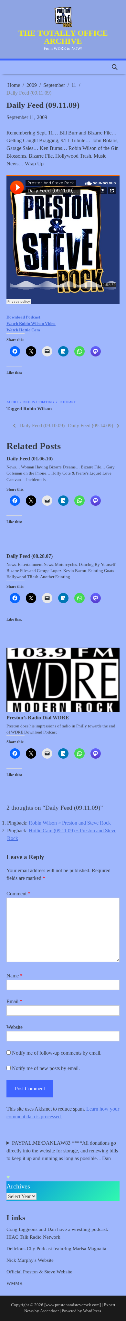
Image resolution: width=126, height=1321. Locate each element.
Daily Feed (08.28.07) (29, 556)
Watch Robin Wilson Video (31, 323)
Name (14, 975)
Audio (12, 402)
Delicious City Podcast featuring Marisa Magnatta (56, 1248)
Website (14, 1027)
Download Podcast (23, 317)
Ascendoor (49, 1311)
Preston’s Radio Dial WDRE (37, 717)
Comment (18, 893)
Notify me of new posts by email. (46, 1068)
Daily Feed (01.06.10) (29, 458)
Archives (18, 1186)
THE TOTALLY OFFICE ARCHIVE (63, 37)
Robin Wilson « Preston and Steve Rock (70, 823)
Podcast (67, 402)
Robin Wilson (37, 408)
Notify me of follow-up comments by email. (56, 1053)
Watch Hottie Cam (23, 330)
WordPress (92, 1311)
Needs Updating (38, 402)
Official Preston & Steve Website (39, 1271)
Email (14, 1001)
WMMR (14, 1283)
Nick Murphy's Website (30, 1260)
